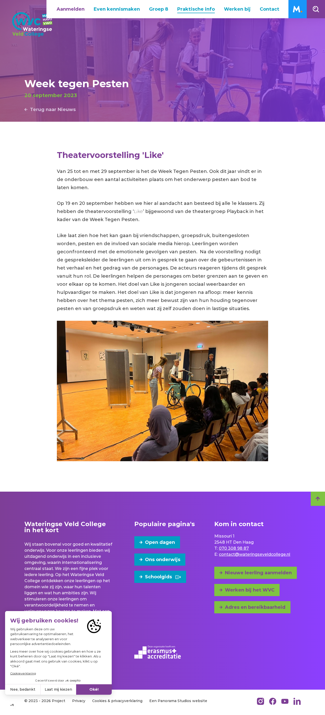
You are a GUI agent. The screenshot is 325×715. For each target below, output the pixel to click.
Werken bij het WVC (249, 590)
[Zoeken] (316, 9)
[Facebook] (272, 701)
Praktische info (196, 9)
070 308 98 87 (234, 548)
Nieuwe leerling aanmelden (258, 573)
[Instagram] (260, 701)
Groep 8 (158, 9)
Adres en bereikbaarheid (255, 607)
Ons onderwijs (162, 559)
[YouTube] (284, 701)
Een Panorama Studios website (178, 701)
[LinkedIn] (297, 701)
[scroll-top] (318, 499)
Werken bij (237, 9)
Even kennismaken (117, 9)
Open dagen (160, 542)
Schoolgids (158, 577)
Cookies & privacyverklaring (117, 701)
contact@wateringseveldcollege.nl (254, 554)
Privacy (78, 701)
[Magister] (297, 9)
